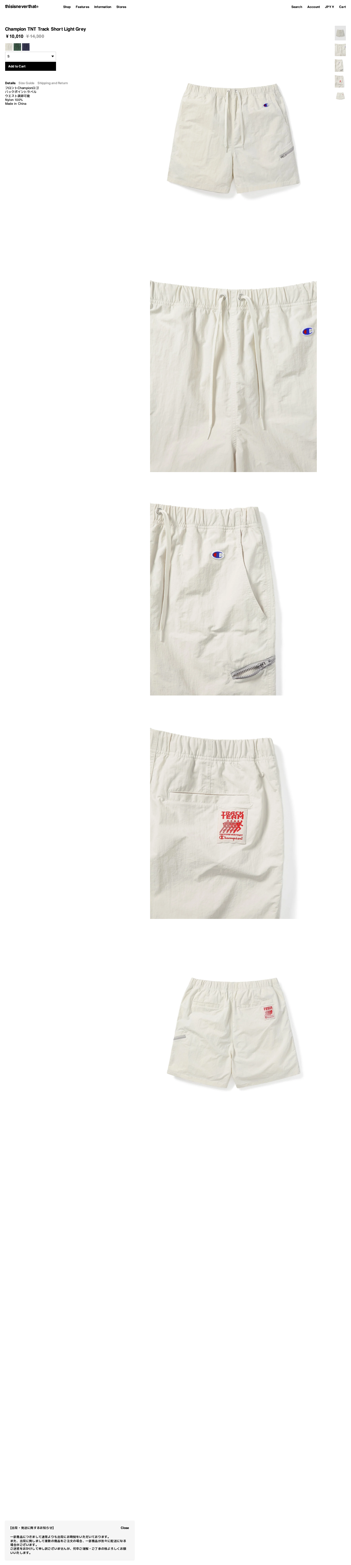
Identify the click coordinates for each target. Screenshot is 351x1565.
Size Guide (26, 83)
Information (102, 7)
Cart (342, 7)
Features (82, 7)
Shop (67, 7)
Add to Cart (16, 66)
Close (125, 1528)
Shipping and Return (53, 83)
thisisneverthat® (22, 6)
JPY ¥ (329, 7)
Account (313, 7)
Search (296, 7)
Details (10, 83)
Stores (121, 7)
